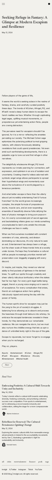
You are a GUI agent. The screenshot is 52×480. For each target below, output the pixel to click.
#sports (5, 353)
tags (47, 462)
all (3, 462)
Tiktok (30, 469)
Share (7, 365)
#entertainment (16, 353)
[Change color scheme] (49, 4)
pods (40, 462)
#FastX (4, 356)
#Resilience (25, 356)
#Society (36, 356)
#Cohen (28, 353)
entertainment (20, 462)
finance (32, 462)
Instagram (22, 469)
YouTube (38, 469)
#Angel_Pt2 (38, 353)
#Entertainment (8, 359)
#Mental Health (22, 359)
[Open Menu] (3, 4)
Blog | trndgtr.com (15, 474)
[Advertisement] (26, 64)
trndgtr (4, 469)
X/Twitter (12, 469)
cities (9, 462)
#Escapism (14, 356)
